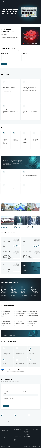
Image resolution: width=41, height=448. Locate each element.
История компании (35, 429)
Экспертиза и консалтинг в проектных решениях (27, 431)
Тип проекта (4, 393)
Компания (22, 386)
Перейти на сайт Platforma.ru (33, 43)
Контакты (34, 430)
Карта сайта (39, 446)
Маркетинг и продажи (16, 440)
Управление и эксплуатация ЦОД (17, 436)
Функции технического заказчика (16, 433)
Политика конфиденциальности (27, 446)
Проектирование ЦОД (16, 430)
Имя (3, 386)
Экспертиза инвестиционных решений (27, 434)
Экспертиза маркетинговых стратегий (27, 436)
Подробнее (4, 166)
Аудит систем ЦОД (26, 429)
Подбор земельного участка (17, 429)
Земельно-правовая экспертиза (26, 433)
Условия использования (34, 446)
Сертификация (15, 439)
